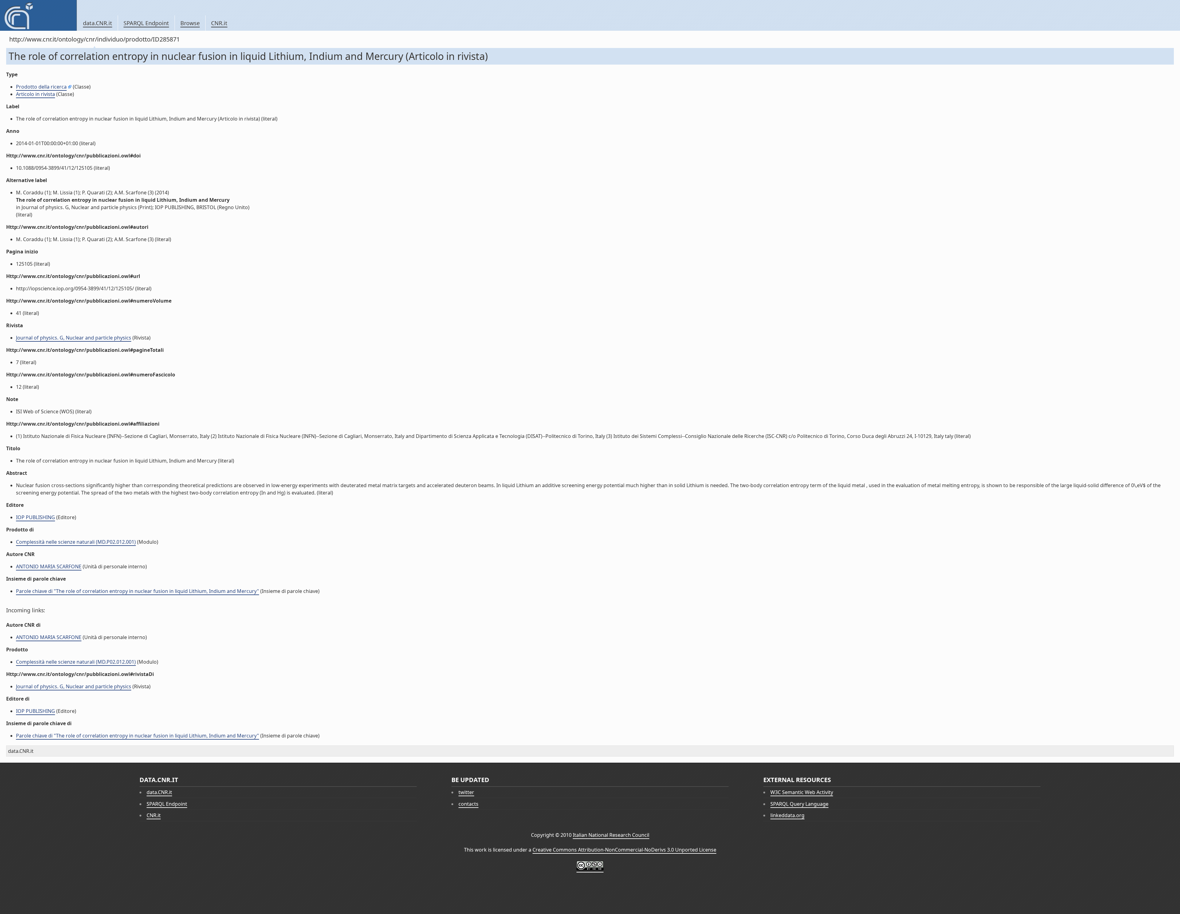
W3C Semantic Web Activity (801, 792)
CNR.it (219, 23)
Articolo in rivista (35, 94)
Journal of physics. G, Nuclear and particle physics (73, 337)
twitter (466, 792)
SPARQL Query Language (799, 804)
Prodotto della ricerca (41, 86)
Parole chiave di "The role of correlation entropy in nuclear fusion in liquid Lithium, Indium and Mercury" (137, 591)
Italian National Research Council (611, 835)
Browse (190, 23)
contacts (468, 804)
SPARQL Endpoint (146, 23)
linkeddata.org (787, 815)
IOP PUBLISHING (35, 517)
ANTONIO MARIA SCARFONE (48, 566)
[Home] (38, 15)
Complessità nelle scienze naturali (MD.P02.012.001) (76, 541)
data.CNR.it (97, 23)
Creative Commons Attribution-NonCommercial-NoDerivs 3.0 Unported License (624, 849)
